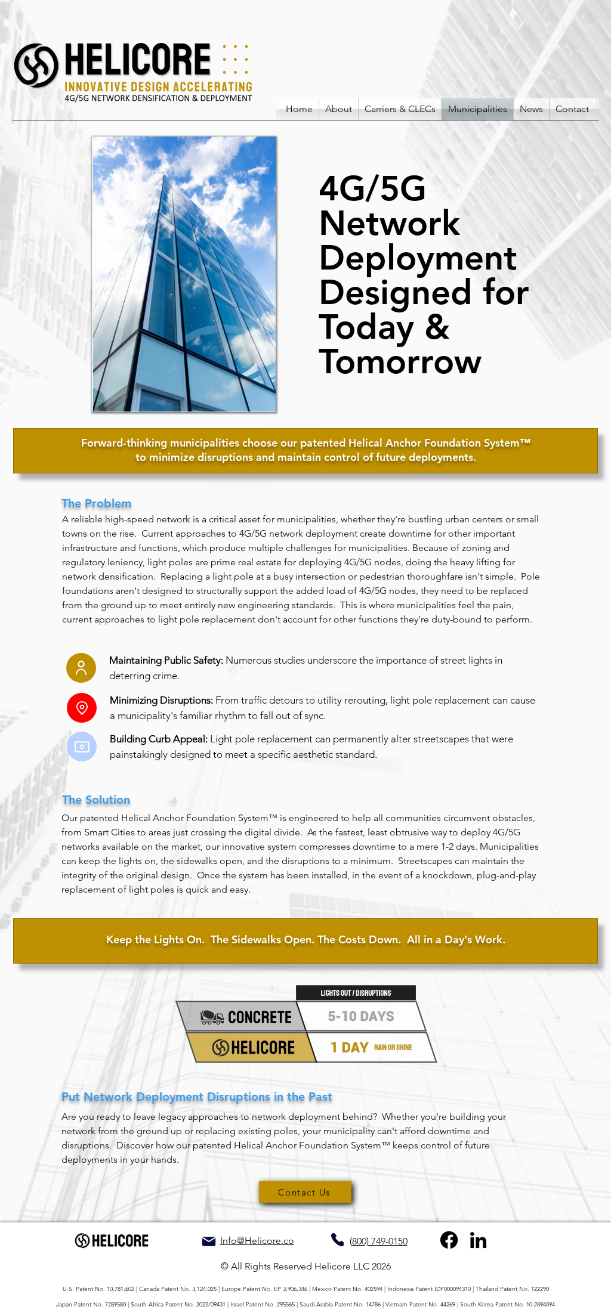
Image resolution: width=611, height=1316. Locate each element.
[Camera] (82, 746)
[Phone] (337, 1239)
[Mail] (208, 1241)
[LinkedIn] (478, 1240)
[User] (81, 668)
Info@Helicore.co (257, 1240)
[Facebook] (449, 1240)
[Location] (82, 708)
